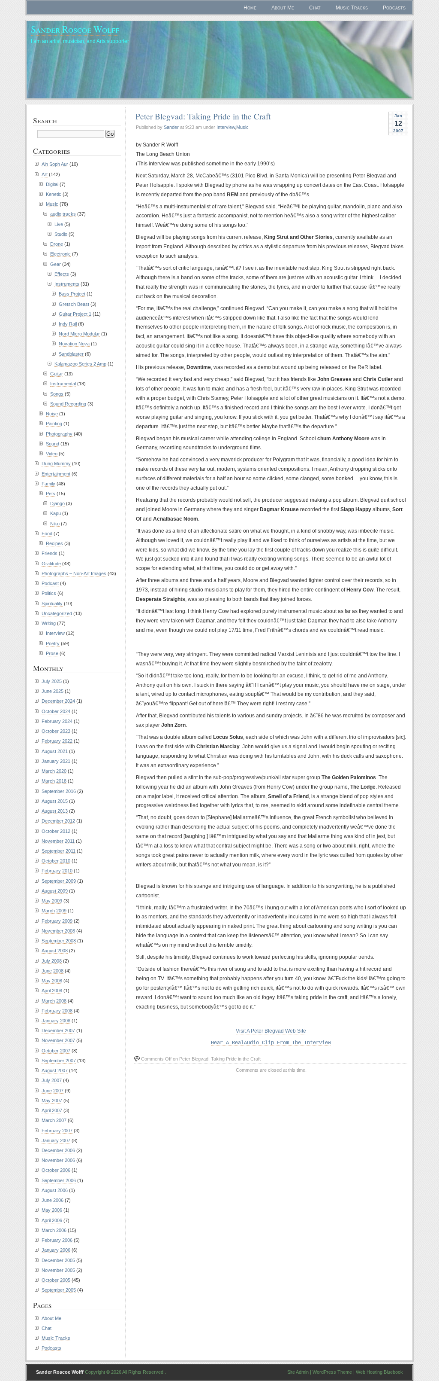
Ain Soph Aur (55, 164)
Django (57, 503)
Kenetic (53, 194)
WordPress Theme (332, 1372)
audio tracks (63, 213)
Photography (59, 433)
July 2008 (52, 960)
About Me (282, 8)
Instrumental (63, 383)
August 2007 (55, 1070)
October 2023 (56, 731)
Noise (52, 413)
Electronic (60, 253)
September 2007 (59, 1060)
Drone (56, 244)
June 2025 (52, 691)
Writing (49, 623)
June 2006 (52, 1200)
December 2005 (58, 1260)
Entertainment (56, 473)
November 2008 (58, 930)
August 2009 (55, 890)
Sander (171, 127)
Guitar (56, 373)
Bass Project (72, 293)
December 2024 (58, 701)
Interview (225, 127)
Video (51, 453)
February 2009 (57, 921)
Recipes (54, 543)
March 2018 (54, 780)
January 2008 (56, 1020)
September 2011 (58, 851)
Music (242, 127)
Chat (315, 8)
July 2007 (52, 1080)
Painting (54, 423)
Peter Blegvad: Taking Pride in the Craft (203, 116)
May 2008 (52, 980)
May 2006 (52, 1210)
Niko (55, 523)
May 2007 (52, 1100)
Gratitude (51, 563)
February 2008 (57, 1010)
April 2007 (52, 1110)
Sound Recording (68, 403)
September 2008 (59, 940)
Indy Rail (68, 323)
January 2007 (56, 1140)
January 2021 (56, 761)
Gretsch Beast (74, 304)
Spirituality (52, 603)
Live (58, 224)
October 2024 (56, 711)
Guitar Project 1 (75, 314)
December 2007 (58, 1030)
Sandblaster (71, 354)
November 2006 (58, 1160)
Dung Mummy (56, 463)
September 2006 (59, 1180)
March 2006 (54, 1230)
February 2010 (57, 870)
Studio (60, 234)
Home (250, 8)
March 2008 (54, 1000)
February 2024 (57, 721)
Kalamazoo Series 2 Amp (80, 363)
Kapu (55, 513)
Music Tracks (352, 8)
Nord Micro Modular (79, 333)
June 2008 (52, 970)
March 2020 (54, 771)
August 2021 (55, 751)
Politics (49, 593)
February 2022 (57, 741)
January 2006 (56, 1250)
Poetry (53, 643)
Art (45, 174)
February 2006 (57, 1240)
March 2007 (54, 1120)
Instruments (66, 284)
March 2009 (54, 910)
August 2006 (55, 1190)
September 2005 (59, 1290)
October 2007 (56, 1050)
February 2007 (57, 1130)
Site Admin (298, 1372)
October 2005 (56, 1280)
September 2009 (59, 881)
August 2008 (55, 950)
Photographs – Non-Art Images (74, 573)
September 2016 (59, 791)
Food (47, 533)
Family (48, 483)
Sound (52, 443)
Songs (56, 393)
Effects (61, 274)
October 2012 (56, 831)
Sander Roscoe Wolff (75, 29)
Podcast (50, 583)
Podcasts (394, 8)
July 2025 (52, 681)
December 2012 (58, 820)
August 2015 (55, 801)
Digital (52, 184)
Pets (50, 493)
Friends (49, 553)
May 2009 (52, 900)
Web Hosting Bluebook (379, 1372)
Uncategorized (57, 613)
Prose (52, 653)
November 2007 (58, 1040)
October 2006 (56, 1170)
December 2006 (58, 1150)
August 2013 (55, 811)
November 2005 (58, 1270)
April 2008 (52, 990)
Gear (55, 264)
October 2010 (56, 860)
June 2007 (52, 1090)
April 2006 (52, 1220)
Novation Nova (74, 343)
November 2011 (58, 841)
